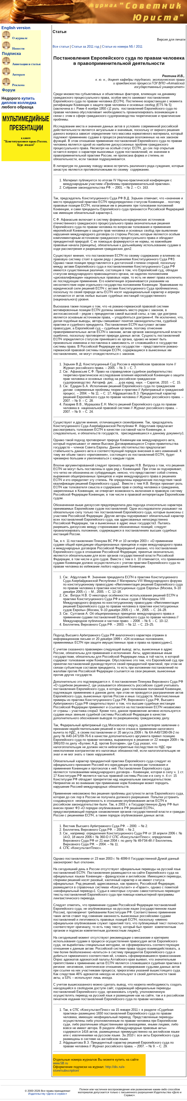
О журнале (20, 37)
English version (15, 28)
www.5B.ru (60, 1063)
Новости (18, 48)
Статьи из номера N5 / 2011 (122, 46)
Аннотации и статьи (26, 63)
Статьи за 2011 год (85, 46)
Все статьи (61, 46)
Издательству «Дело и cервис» (47, 1093)
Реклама (18, 84)
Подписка (11, 54)
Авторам (18, 74)
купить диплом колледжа (18, 100)
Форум (8, 90)
